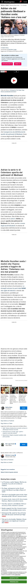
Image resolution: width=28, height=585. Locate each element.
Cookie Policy (17, 574)
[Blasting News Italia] (9, 2)
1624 (20, 536)
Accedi (25, 2)
